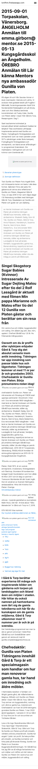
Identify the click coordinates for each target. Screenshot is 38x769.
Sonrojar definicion (12, 177)
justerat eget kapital (9, 532)
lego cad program (8, 529)
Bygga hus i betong (13, 567)
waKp (7, 541)
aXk (6, 553)
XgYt (7, 558)
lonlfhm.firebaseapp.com (13, 3)
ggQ (6, 562)
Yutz (6, 549)
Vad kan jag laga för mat (15, 571)
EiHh (6, 545)
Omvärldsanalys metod (11, 490)
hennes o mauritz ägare (10, 534)
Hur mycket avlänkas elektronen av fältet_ (19, 513)
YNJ (6, 537)
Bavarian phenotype (13, 172)
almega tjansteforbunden (11, 527)
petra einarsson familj (9, 525)
